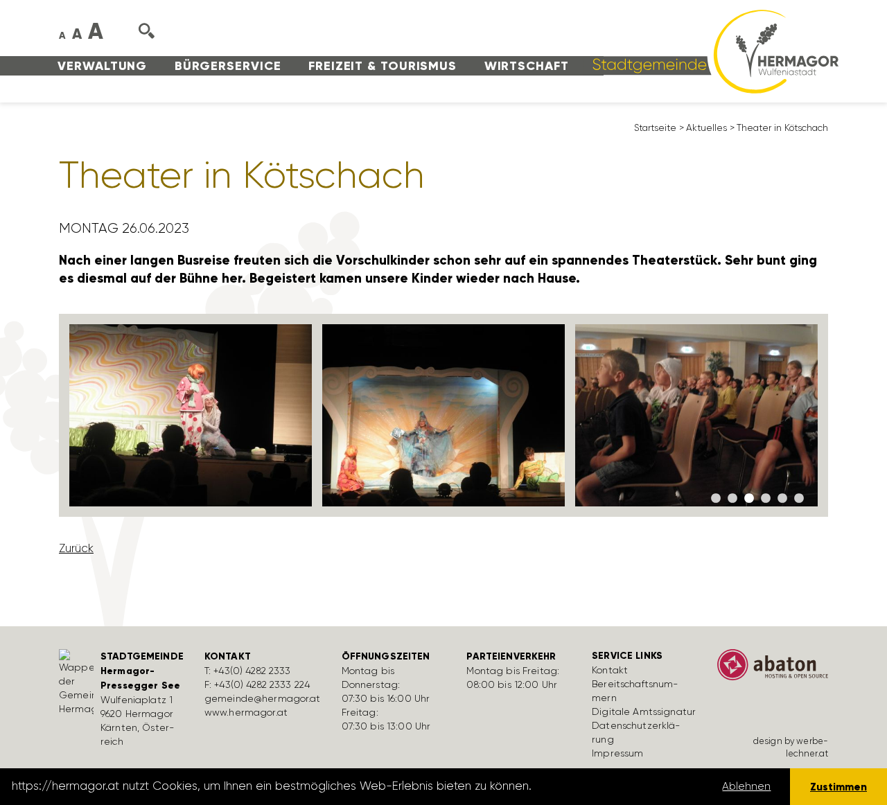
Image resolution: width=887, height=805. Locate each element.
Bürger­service (228, 65)
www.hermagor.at (246, 712)
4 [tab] (766, 499)
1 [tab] (716, 499)
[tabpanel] (190, 415)
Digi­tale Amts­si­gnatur (644, 711)
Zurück (76, 548)
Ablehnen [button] (746, 786)
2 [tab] (732, 499)
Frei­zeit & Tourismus (382, 65)
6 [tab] (799, 499)
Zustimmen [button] (838, 786)
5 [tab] (782, 499)
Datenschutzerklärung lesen (612, 786)
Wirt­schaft (526, 65)
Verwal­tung (102, 65)
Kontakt (610, 669)
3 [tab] (749, 499)
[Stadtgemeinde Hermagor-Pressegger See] (710, 50)
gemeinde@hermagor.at (262, 698)
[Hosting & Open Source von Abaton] (772, 669)
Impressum (617, 753)
